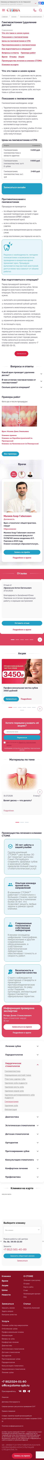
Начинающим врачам (31, 1294)
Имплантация (11, 1109)
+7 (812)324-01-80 (14, 1381)
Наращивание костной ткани (18, 1075)
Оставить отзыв (22, 623)
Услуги (5, 1321)
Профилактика (13, 1177)
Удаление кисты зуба (14, 1087)
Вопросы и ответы (10, 53)
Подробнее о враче (22, 558)
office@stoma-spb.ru (15, 1385)
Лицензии (5, 1397)
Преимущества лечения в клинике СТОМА (22, 61)
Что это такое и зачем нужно (15, 33)
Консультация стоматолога (19, 1160)
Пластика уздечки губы (15, 1079)
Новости (6, 1295)
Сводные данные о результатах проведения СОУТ (18, 1406)
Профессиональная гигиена (13, 1332)
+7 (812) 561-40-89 (15, 1249)
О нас (25, 1290)
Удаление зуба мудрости (16, 1083)
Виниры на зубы (8, 1339)
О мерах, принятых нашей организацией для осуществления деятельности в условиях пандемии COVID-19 (22, 1418)
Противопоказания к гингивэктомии (19, 45)
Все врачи (14, 474)
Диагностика (12, 1117)
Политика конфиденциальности (12, 1426)
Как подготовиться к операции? (17, 49)
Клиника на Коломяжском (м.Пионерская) (20, 444)
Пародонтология (14, 1054)
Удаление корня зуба (14, 1091)
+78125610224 (35, 10)
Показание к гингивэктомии (15, 37)
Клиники (6, 1276)
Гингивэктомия (11, 1101)
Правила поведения (8, 1411)
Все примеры (10, 454)
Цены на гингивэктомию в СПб (16, 41)
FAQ (25, 1297)
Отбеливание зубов (9, 1329)
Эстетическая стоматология (20, 1125)
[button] (40, 639)
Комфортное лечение (16, 1168)
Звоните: (7, 1246)
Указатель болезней (31, 1308)
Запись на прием (22, 1456)
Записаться (21, 354)
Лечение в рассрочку (31, 1280)
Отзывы (13, 57)
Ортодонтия (11, 1142)
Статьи (27, 1304)
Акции (21, 57)
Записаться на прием (22, 1027)
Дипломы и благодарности (11, 1402)
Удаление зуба (11, 1105)
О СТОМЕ (28, 1276)
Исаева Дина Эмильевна (18, 431)
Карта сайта (28, 1287)
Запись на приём (22, 552)
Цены (5, 1290)
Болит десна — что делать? (18, 800)
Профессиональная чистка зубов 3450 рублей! (21, 689)
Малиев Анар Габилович (17, 516)
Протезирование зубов (17, 1151)
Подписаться (22, 737)
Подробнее (26, 699)
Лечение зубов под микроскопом (15, 1325)
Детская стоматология (17, 1134)
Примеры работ (28, 53)
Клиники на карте (10, 65)
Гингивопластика (12, 1071)
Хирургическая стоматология (13, 1064)
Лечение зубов (13, 1046)
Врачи (5, 57)
